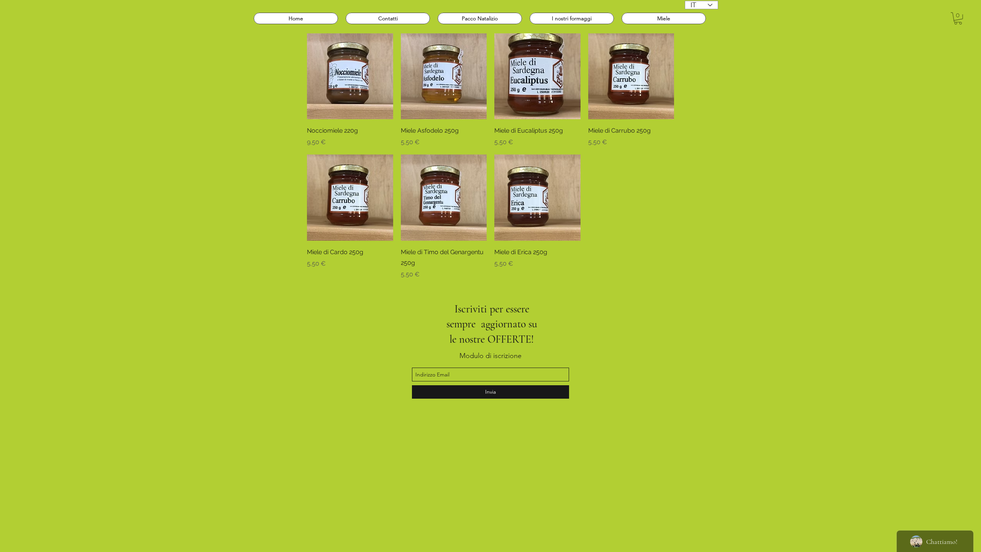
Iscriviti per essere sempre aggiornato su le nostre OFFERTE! (491, 324)
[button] (958, 18)
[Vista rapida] (350, 76)
